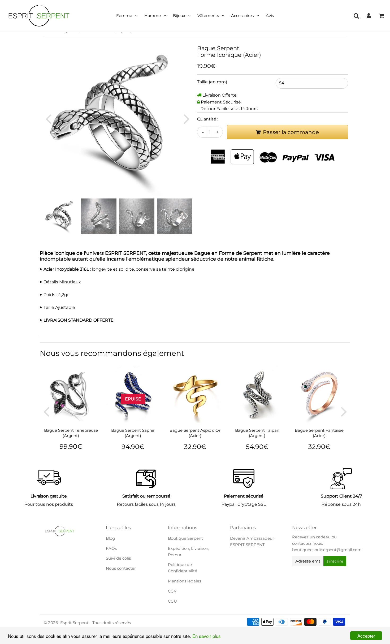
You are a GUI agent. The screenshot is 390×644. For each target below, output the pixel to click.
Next (186, 119)
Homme (152, 15)
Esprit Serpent (74, 622)
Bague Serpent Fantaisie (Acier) (319, 433)
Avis (270, 15)
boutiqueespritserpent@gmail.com (327, 549)
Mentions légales (184, 581)
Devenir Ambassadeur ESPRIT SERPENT (252, 541)
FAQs (111, 548)
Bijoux (179, 15)
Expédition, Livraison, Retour (188, 551)
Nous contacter (121, 568)
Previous (48, 119)
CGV (172, 591)
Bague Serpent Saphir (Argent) (133, 433)
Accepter (366, 635)
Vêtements (208, 15)
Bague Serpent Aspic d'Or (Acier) (195, 433)
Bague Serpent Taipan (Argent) (257, 433)
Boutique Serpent (185, 538)
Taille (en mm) (212, 81)
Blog (110, 538)
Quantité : (207, 119)
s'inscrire (335, 561)
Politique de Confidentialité (182, 567)
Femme (124, 15)
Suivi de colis (118, 558)
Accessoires (242, 15)
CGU (172, 601)
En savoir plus (206, 636)
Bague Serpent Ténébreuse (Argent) (71, 433)
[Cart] (381, 15)
